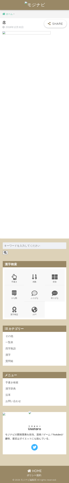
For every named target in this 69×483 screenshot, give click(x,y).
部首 (55, 282)
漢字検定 (14, 314)
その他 (9, 336)
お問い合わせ (13, 401)
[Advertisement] (34, 104)
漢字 (8, 354)
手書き (14, 282)
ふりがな (34, 298)
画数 (34, 282)
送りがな (55, 298)
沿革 (8, 395)
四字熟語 (10, 348)
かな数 (14, 298)
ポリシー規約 (34, 475)
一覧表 (9, 342)
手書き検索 (11, 382)
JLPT (34, 314)
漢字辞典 (10, 388)
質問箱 (9, 361)
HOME (36, 471)
